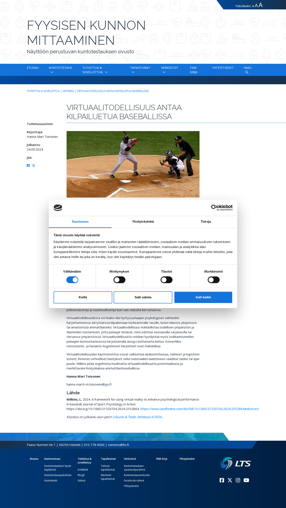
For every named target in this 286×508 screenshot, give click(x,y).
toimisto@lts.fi (118, 445)
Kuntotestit (50, 480)
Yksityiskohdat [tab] (143, 221)
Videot (81, 480)
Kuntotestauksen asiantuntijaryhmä (134, 467)
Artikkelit (83, 469)
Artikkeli (68, 91)
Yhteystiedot (223, 68)
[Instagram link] (238, 480)
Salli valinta (143, 297)
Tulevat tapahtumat (108, 467)
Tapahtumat (140, 68)
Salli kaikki (203, 297)
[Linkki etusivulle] (235, 463)
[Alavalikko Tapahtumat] (132, 72)
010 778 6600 (94, 445)
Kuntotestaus (60, 68)
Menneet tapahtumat (108, 477)
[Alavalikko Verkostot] (163, 72)
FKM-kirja (161, 459)
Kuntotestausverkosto (137, 475)
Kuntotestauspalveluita (57, 475)
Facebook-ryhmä (134, 480)
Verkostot (169, 68)
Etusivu (33, 68)
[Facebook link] (222, 480)
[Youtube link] (246, 480)
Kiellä (83, 297)
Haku (248, 68)
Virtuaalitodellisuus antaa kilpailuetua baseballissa (113, 91)
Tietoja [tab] (206, 221)
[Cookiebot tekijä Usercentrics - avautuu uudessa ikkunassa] (214, 208)
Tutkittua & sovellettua (43, 91)
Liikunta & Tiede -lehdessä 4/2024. (137, 417)
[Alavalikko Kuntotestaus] (51, 72)
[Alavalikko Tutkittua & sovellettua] (105, 72)
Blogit (81, 475)
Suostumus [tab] (80, 221)
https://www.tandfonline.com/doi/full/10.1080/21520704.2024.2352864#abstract (199, 409)
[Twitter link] (230, 480)
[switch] (119, 280)
